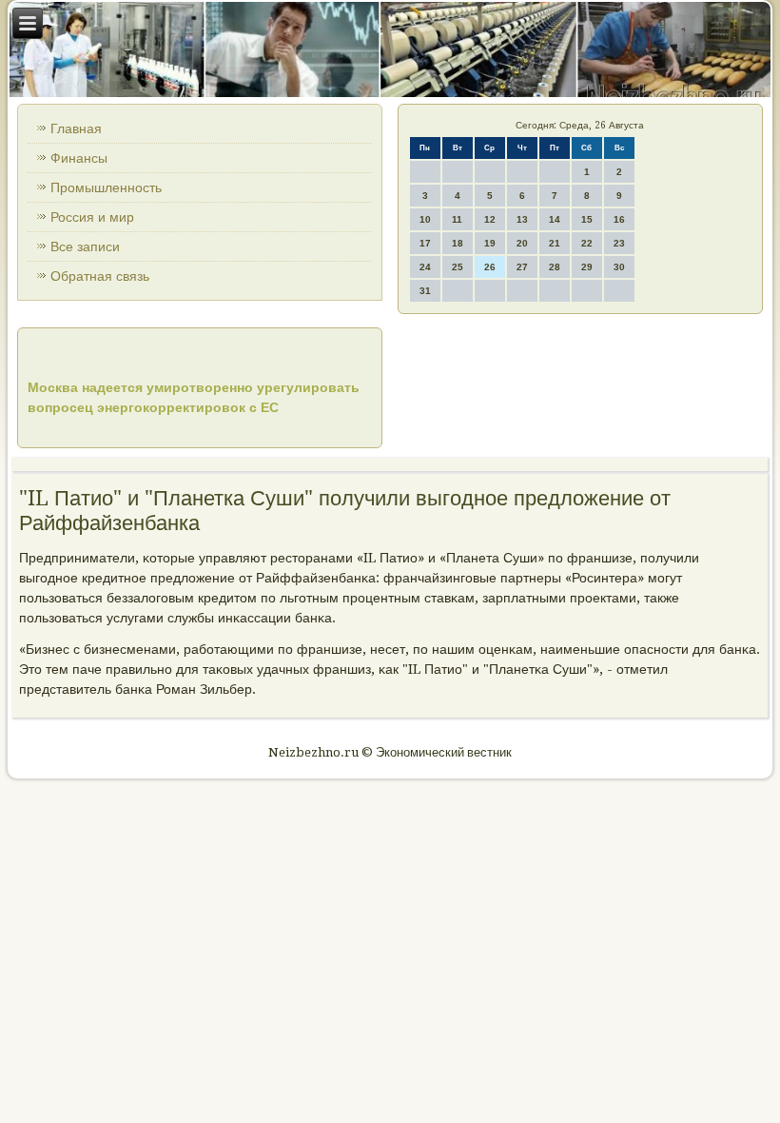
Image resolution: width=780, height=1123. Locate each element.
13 (522, 219)
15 (587, 219)
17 (425, 243)
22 (587, 243)
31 (425, 291)
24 (425, 267)
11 (457, 219)
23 (619, 243)
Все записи (85, 246)
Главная (76, 128)
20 (522, 243)
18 (457, 243)
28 (554, 267)
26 (490, 267)
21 (554, 243)
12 (490, 219)
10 (425, 219)
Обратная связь (99, 276)
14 (554, 219)
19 (490, 243)
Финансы (78, 158)
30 (619, 267)
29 (587, 267)
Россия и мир (92, 217)
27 (522, 267)
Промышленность (106, 187)
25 (457, 267)
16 (619, 219)
